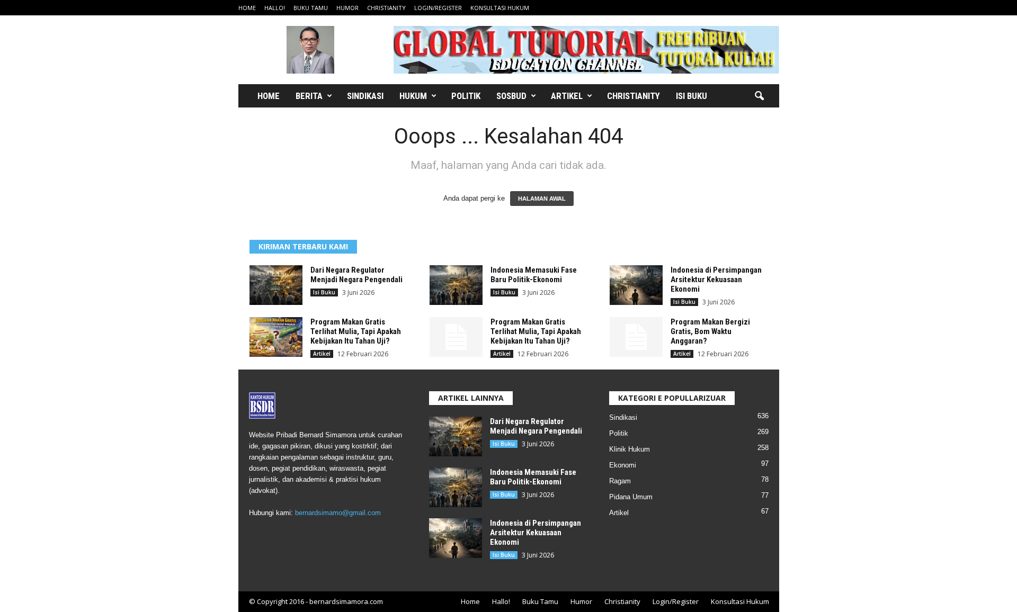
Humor (347, 8)
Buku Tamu (310, 8)
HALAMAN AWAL (542, 198)
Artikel (567, 96)
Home (247, 8)
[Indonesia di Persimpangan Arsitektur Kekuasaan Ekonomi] (636, 285)
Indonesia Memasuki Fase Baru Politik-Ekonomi (533, 274)
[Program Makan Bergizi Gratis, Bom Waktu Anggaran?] (636, 337)
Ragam (620, 481)
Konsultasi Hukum (499, 8)
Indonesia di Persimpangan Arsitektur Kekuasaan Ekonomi (716, 279)
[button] (759, 96)
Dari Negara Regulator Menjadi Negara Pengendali (356, 274)
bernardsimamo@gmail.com (338, 513)
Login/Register (438, 8)
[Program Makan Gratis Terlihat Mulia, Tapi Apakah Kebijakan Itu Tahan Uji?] (275, 337)
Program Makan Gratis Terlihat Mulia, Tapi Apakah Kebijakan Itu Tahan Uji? (355, 331)
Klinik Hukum (629, 449)
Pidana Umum (631, 497)
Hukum (413, 96)
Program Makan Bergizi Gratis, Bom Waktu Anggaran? (710, 331)
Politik (465, 96)
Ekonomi (622, 465)
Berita (309, 96)
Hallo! (274, 8)
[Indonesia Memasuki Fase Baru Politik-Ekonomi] (456, 285)
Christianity (386, 8)
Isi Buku (691, 96)
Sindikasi (365, 96)
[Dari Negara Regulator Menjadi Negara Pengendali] (275, 285)
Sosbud (511, 96)
